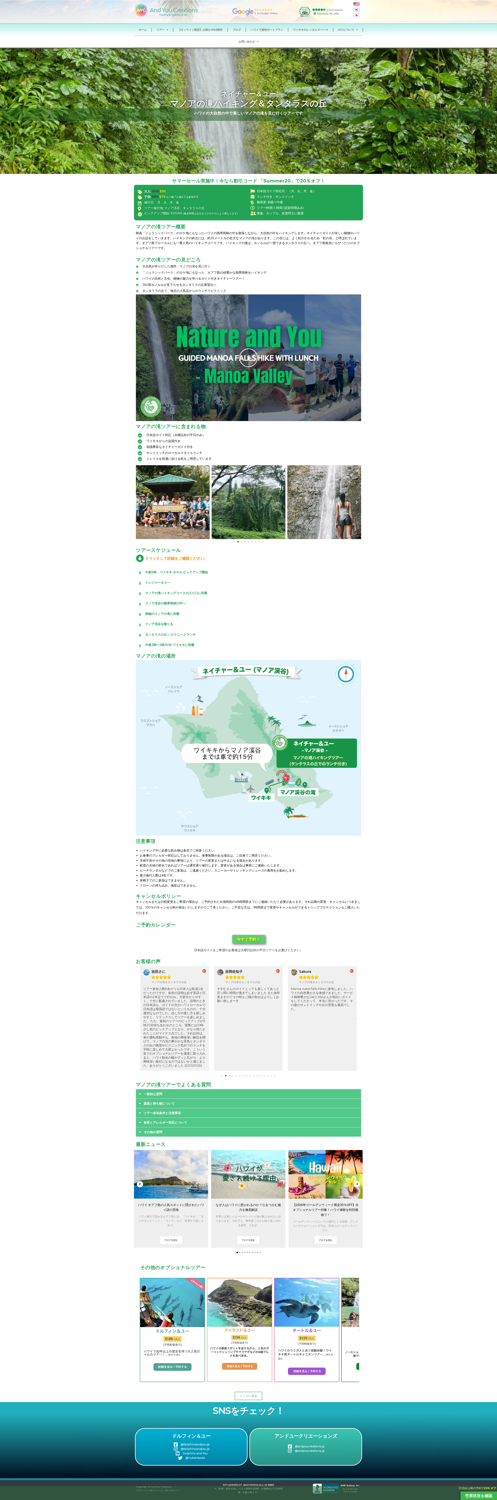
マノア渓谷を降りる (159, 624)
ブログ (237, 29)
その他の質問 (153, 1132)
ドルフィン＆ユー (191, 1436)
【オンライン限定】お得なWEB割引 (200, 29)
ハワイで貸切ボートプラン (267, 29)
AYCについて (346, 29)
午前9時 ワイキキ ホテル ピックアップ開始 (176, 572)
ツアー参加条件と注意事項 (162, 1113)
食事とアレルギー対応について (165, 1122)
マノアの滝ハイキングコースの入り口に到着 (176, 593)
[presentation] (140, 1184)
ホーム (143, 29)
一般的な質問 (153, 1094)
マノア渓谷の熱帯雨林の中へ (165, 603)
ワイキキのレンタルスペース (310, 29)
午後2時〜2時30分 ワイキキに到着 (169, 645)
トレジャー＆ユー (157, 582)
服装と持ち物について (159, 1103)
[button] (248, 357)
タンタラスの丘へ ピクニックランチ (170, 634)
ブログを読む (171, 1240)
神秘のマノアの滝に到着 (162, 614)
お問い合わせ (247, 41)
